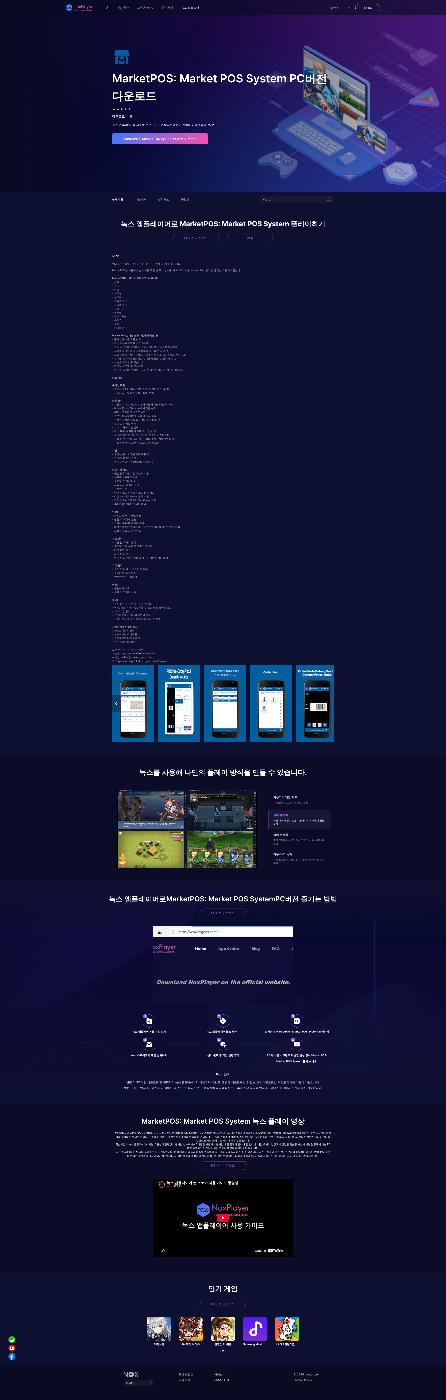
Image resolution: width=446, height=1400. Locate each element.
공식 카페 (185, 1380)
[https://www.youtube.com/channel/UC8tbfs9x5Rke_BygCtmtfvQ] (11, 1348)
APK (250, 238)
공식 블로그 (186, 1374)
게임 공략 (123, 7)
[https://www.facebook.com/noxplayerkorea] (11, 1356)
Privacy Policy (303, 1380)
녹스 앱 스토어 (190, 7)
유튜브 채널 (221, 1380)
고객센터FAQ (145, 7)
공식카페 (167, 7)
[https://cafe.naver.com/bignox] (11, 1339)
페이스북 (219, 1374)
